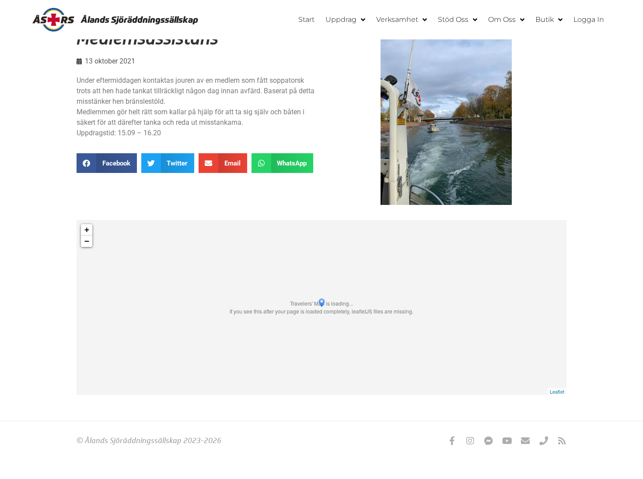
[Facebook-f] (451, 441)
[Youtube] (507, 441)
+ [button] (86, 229)
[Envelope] (525, 441)
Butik (544, 19)
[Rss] (562, 441)
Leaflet (557, 391)
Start (306, 19)
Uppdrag (340, 19)
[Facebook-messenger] (488, 441)
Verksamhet (397, 19)
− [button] (86, 241)
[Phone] (543, 441)
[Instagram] (470, 441)
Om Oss (502, 19)
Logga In (588, 19)
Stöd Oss (453, 19)
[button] (107, 163)
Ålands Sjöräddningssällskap (139, 19)
